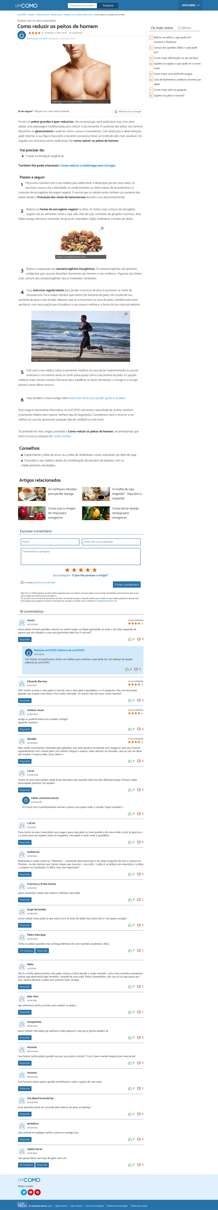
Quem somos (61, 1206)
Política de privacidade (117, 1206)
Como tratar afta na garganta (170, 90)
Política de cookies (139, 1206)
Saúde (31, 14)
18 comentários (76, 33)
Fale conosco (76, 1206)
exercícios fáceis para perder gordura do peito (97, 398)
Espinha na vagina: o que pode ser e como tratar (177, 66)
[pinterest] (37, 1192)
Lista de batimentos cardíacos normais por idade (177, 82)
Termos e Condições (95, 1206)
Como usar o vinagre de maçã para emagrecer (61, 513)
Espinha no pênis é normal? (169, 95)
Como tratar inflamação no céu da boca (176, 58)
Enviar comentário (127, 584)
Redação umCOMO (39, 38)
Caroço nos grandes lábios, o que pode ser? (175, 50)
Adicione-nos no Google (129, 112)
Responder (25, 639)
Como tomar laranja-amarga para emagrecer (125, 513)
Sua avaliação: (61, 575)
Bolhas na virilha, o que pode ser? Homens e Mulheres (172, 39)
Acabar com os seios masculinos (78, 14)
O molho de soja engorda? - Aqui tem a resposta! (127, 494)
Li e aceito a (39, 582)
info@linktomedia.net (106, 601)
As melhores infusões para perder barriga (62, 491)
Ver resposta (26, 951)
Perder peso (56, 14)
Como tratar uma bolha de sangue (173, 74)
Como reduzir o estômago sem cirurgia (87, 165)
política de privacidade (45, 582)
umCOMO (22, 14)
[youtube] (31, 1192)
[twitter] (24, 1192)
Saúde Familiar (42, 14)
